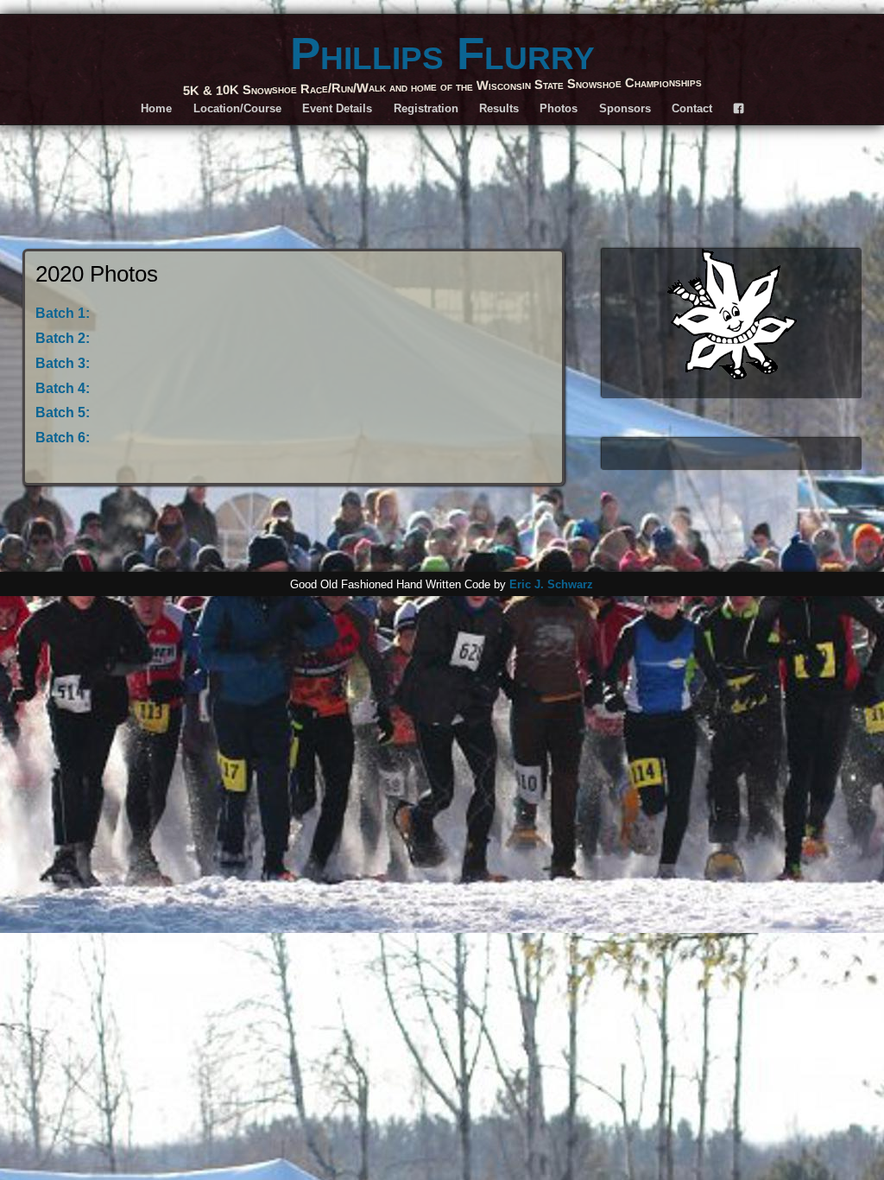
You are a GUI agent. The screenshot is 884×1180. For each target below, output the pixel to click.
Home (156, 108)
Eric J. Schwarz (551, 584)
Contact (692, 108)
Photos (559, 108)
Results (499, 108)
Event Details (337, 108)
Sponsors (625, 108)
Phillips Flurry (442, 53)
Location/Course (237, 108)
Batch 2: (62, 338)
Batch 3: (62, 363)
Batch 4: (62, 388)
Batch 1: (62, 313)
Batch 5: (62, 412)
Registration (426, 108)
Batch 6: (62, 437)
